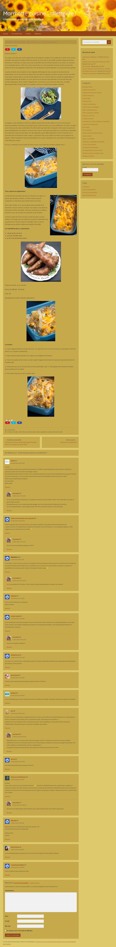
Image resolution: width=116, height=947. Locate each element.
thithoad (13, 596)
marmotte (15, 493)
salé (61, 432)
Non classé (85, 127)
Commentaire (10, 890)
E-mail (7, 921)
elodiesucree (15, 655)
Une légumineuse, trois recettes (92, 150)
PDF (83, 59)
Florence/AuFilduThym (18, 777)
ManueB (13, 820)
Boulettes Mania (87, 87)
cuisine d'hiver (22, 432)
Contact (28, 33)
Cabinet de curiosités (88, 90)
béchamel (10, 432)
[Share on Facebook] (19, 49)
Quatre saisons (87, 136)
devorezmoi (14, 675)
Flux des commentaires (89, 192)
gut (12, 711)
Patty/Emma (15, 847)
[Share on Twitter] (13, 49)
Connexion (85, 187)
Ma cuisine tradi (17, 33)
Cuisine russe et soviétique (90, 107)
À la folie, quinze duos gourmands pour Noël (95, 62)
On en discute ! (87, 130)
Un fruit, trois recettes (89, 144)
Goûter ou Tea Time (88, 116)
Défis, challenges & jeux (89, 110)
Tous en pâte (86, 66)
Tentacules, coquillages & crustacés (93, 141)
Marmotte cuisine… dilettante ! (39, 13)
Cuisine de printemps (89, 104)
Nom (7, 916)
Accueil (5, 33)
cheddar (15, 432)
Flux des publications (89, 189)
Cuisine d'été (86, 98)
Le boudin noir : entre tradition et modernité (96, 121)
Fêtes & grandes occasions (90, 113)
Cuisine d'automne (88, 95)
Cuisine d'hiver (11, 430)
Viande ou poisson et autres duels (92, 153)
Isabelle (13, 693)
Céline (13, 460)
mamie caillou (15, 616)
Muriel (13, 759)
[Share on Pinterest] (7, 49)
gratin (49, 432)
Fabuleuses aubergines (89, 73)
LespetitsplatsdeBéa (17, 865)
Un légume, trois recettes (90, 147)
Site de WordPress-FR (89, 195)
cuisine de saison (31, 432)
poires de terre (56, 432)
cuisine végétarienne (42, 432)
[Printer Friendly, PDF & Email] (9, 420)
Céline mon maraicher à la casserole (22, 518)
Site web (7, 926)
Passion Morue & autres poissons (92, 133)
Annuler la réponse (34, 883)
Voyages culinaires (88, 156)
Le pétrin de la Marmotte (90, 124)
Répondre (7, 487)
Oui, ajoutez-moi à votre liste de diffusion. (19, 930)
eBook (105, 57)
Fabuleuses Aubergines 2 (90, 57)
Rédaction (38, 33)
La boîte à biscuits (87, 118)
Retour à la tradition (88, 139)
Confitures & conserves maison (91, 92)
